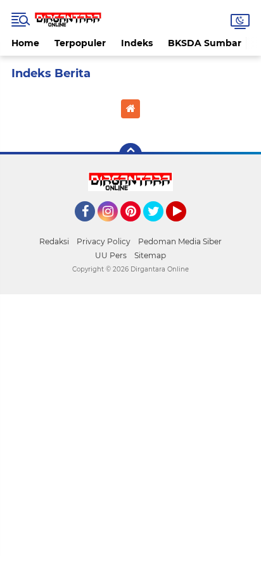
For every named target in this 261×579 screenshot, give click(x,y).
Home (25, 43)
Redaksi (54, 241)
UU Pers (111, 255)
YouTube (184, 227)
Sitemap (150, 255)
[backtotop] (130, 154)
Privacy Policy (103, 241)
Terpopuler (80, 43)
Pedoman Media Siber (180, 241)
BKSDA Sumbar (204, 43)
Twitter (159, 227)
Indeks (137, 43)
